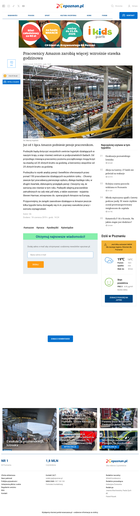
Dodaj (36, 264)
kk (30, 214)
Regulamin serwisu (8, 487)
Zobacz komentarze (60, 339)
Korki (89, 15)
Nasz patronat (6, 478)
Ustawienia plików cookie (11, 484)
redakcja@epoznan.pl (54, 478)
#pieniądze (67, 227)
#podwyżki (53, 227)
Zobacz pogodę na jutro (119, 298)
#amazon (29, 227)
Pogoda (31, 15)
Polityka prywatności (9, 481)
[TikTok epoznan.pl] (13, 6)
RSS (3, 490)
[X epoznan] (18, 6)
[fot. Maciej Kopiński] (60, 101)
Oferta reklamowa (8, 475)
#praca (40, 227)
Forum (104, 15)
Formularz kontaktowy (54, 484)
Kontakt (131, 15)
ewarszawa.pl (67, 512)
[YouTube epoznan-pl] (23, 6)
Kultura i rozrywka (68, 15)
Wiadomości (12, 15)
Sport (47, 15)
